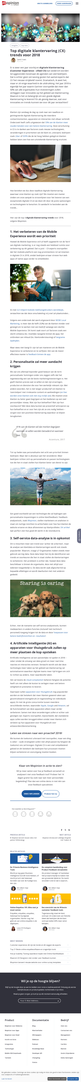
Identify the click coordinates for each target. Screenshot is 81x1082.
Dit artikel (65, 527)
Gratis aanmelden (44, 3)
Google (50, 705)
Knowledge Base (38, 1049)
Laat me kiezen (6, 1079)
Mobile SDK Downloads (13, 1053)
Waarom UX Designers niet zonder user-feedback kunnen (33, 958)
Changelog (36, 1058)
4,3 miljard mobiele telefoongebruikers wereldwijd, (40, 310)
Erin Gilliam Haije (22, 888)
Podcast (35, 1044)
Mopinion (32, 520)
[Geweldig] (49, 814)
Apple (43, 705)
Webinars (35, 1039)
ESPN (25, 136)
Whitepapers (36, 1035)
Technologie (9, 1049)
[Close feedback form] (76, 1018)
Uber (17, 136)
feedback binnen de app (39, 354)
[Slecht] (15, 814)
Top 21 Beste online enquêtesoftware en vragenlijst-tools (33, 949)
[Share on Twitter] (65, 830)
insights (14, 45)
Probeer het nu (50, 794)
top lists (24, 45)
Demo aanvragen (64, 3)
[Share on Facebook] (61, 830)
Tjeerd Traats (21, 60)
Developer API (37, 1053)
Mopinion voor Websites (13, 1026)
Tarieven (8, 1058)
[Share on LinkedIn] (69, 830)
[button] (77, 3)
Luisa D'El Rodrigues (24, 928)
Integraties (9, 1044)
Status (34, 1062)
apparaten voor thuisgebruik (39, 692)
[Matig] (23, 814)
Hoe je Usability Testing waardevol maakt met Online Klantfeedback (37, 954)
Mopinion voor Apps (12, 1030)
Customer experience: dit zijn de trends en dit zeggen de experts (35, 945)
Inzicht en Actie (10, 1039)
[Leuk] (40, 814)
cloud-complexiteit (34, 680)
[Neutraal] (32, 814)
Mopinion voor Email (12, 1035)
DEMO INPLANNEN (31, 794)
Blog (34, 1026)
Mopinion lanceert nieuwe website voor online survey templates (35, 962)
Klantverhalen (37, 1030)
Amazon (61, 705)
